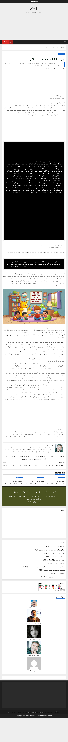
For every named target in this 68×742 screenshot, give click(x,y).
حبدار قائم (60, 69)
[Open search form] (14, 41)
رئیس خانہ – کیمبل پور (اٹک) (55, 577)
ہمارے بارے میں (47, 712)
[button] (64, 41)
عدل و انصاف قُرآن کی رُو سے (56, 553)
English (5, 41)
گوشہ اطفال (61, 54)
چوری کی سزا (60, 481)
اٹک (34, 8)
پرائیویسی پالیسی (34, 712)
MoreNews (40, 716)
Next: (17, 464)
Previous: (50, 464)
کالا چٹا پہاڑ (60, 573)
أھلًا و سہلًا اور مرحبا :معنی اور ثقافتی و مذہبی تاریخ (46, 567)
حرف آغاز (57, 712)
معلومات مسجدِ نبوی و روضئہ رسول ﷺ (54, 570)
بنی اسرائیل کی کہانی (57, 557)
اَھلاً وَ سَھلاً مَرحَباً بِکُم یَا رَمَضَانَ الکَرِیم (52, 550)
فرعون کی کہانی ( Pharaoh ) (56, 560)
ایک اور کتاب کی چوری (57, 563)
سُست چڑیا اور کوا (37, 481)
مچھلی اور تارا (17, 481)
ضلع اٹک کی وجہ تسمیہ (57, 547)
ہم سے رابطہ (11, 712)
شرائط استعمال (22, 712)
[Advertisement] (34, 26)
